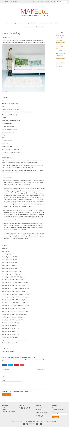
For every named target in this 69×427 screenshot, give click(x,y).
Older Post (6, 369)
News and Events (30, 27)
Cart (54, 1)
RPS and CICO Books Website (8, 411)
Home (8, 23)
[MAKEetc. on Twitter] (19, 408)
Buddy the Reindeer (60, 53)
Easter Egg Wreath (60, 58)
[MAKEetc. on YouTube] (29, 408)
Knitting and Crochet (17, 23)
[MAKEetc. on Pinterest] (24, 408)
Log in (39, 1)
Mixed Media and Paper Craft (45, 23)
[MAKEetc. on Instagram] (27, 408)
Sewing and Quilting (30, 23)
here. (5, 361)
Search (3, 407)
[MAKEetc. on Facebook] (22, 408)
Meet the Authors (40, 27)
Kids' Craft (58, 23)
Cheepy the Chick (60, 35)
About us (4, 409)
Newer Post (40, 369)
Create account (45, 1)
